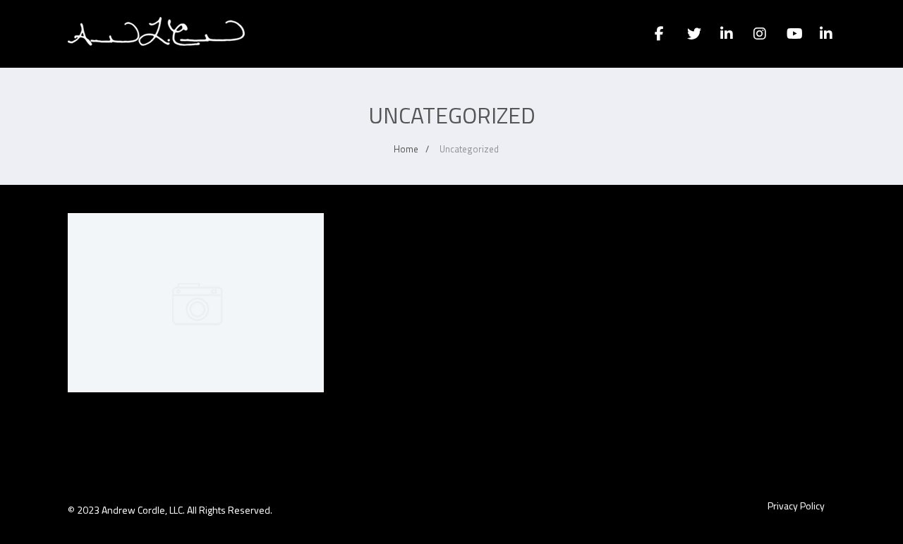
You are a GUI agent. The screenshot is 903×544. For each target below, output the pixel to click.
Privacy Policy (796, 505)
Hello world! (195, 243)
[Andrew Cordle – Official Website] (156, 59)
